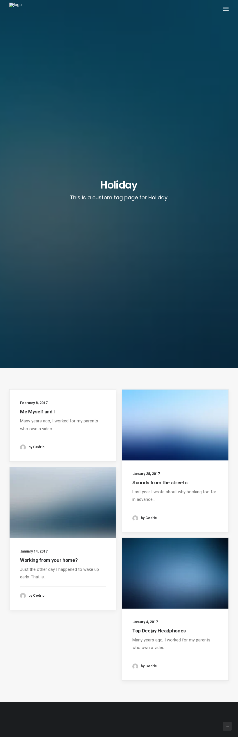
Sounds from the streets (159, 482)
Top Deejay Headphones (159, 631)
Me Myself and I (37, 412)
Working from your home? (48, 560)
